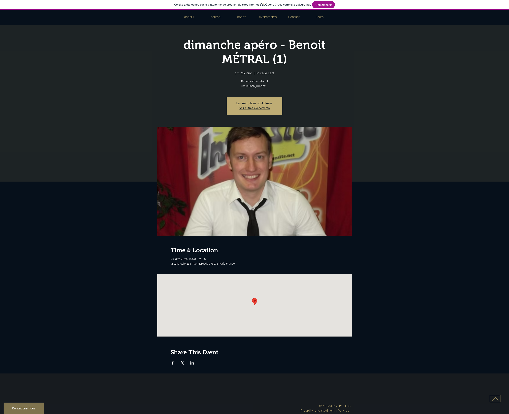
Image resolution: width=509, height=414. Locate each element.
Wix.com (345, 410)
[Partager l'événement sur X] (182, 363)
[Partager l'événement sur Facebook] (173, 363)
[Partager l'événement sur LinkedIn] (192, 363)
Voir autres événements (254, 108)
